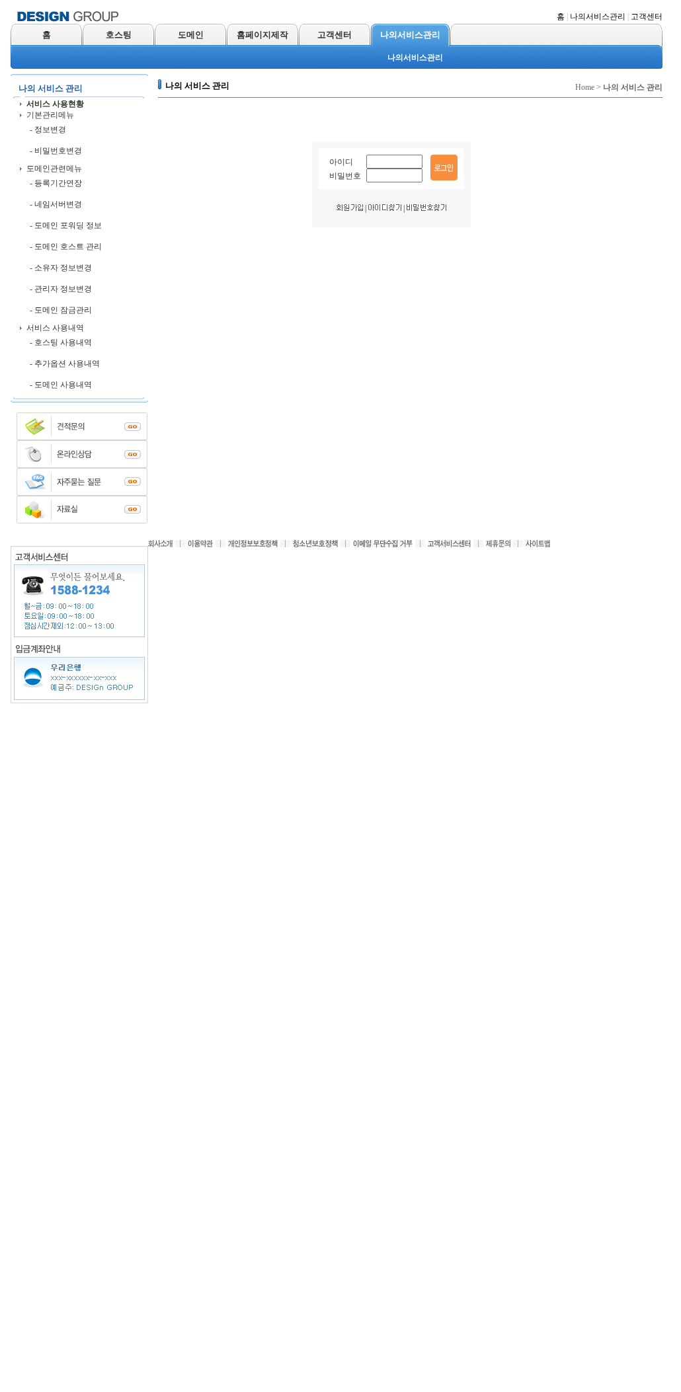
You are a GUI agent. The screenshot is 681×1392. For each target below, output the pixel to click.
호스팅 (119, 35)
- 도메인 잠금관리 (61, 310)
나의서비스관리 (597, 16)
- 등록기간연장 (56, 183)
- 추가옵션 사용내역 (65, 363)
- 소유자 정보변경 (61, 267)
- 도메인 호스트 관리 (66, 246)
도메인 (191, 35)
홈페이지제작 (262, 35)
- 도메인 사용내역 (61, 384)
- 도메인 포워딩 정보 (66, 225)
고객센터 (646, 16)
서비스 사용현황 (55, 103)
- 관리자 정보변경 (61, 288)
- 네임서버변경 (56, 204)
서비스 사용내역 (55, 327)
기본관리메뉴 (50, 115)
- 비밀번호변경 (56, 150)
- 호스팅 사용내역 (61, 342)
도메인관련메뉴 (54, 168)
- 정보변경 (48, 129)
